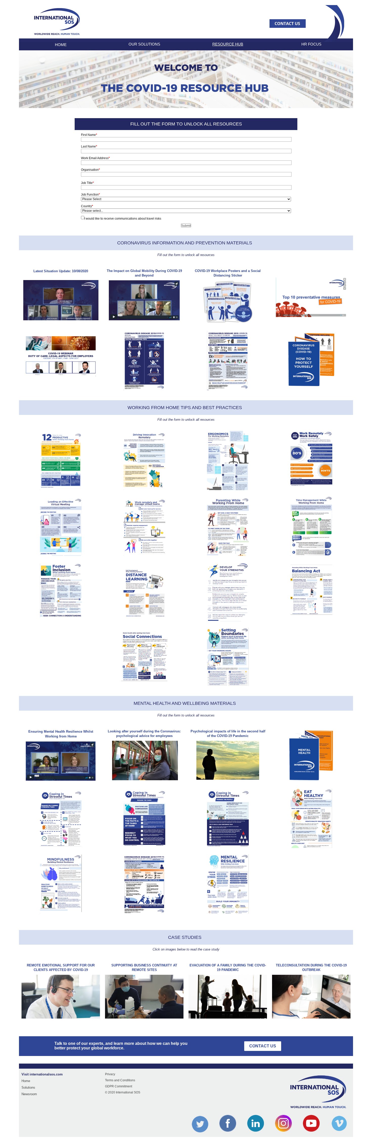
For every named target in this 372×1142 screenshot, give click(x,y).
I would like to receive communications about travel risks (122, 218)
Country (87, 206)
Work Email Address (95, 158)
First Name (89, 135)
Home (26, 1081)
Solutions (28, 1087)
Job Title (87, 183)
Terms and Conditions (120, 1080)
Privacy (110, 1074)
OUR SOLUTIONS (144, 44)
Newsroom (29, 1094)
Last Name (89, 146)
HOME (61, 45)
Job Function (90, 194)
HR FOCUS (311, 44)
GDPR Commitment (118, 1086)
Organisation (90, 170)
